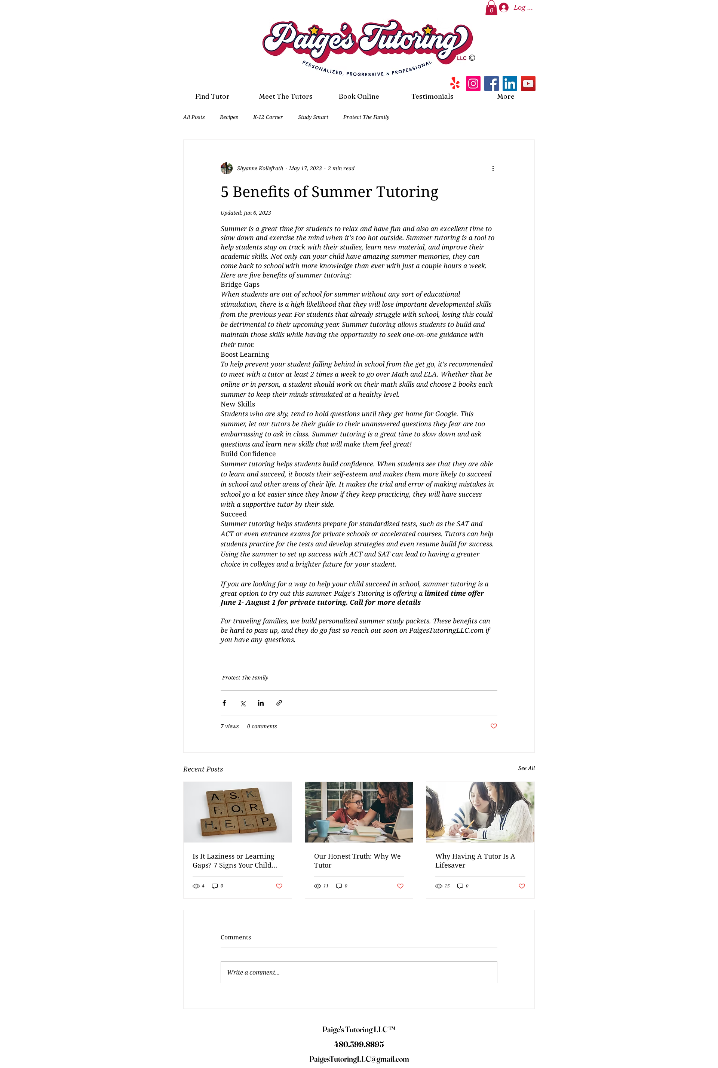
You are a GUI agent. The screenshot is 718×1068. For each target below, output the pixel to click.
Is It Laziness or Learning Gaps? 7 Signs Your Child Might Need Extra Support (234, 860)
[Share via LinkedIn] (260, 702)
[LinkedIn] (510, 83)
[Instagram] (473, 83)
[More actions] (492, 168)
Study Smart (313, 116)
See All (526, 767)
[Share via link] (279, 702)
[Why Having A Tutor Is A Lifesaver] (480, 812)
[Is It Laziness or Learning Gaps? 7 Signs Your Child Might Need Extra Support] (238, 812)
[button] (491, 7)
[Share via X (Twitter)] (242, 702)
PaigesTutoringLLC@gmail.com (359, 1059)
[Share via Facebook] (224, 702)
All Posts (194, 116)
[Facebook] (491, 83)
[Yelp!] (455, 83)
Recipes (229, 116)
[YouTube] (528, 83)
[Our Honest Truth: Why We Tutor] (359, 812)
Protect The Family (366, 116)
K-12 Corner (268, 116)
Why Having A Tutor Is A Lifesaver (475, 860)
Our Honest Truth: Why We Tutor (357, 860)
